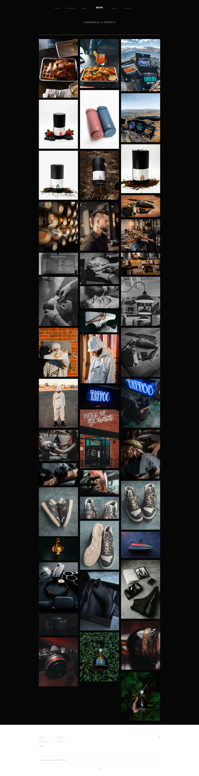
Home (58, 8)
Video (84, 8)
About (115, 8)
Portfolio (71, 8)
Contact (127, 8)
